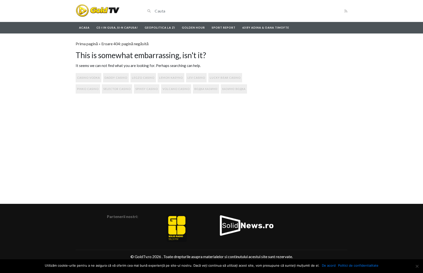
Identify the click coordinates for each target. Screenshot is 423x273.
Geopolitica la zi (160, 27)
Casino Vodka (88, 77)
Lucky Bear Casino (225, 77)
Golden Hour (193, 27)
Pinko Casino (88, 88)
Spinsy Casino (146, 88)
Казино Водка (234, 88)
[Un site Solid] (97, 11)
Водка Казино (206, 88)
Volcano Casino (176, 88)
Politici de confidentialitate (358, 265)
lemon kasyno (171, 77)
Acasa (84, 27)
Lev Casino (196, 77)
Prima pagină (87, 43)
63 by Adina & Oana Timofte (265, 27)
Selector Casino (117, 88)
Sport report (223, 27)
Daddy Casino (116, 77)
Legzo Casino (143, 77)
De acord (329, 265)
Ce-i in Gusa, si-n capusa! (117, 27)
